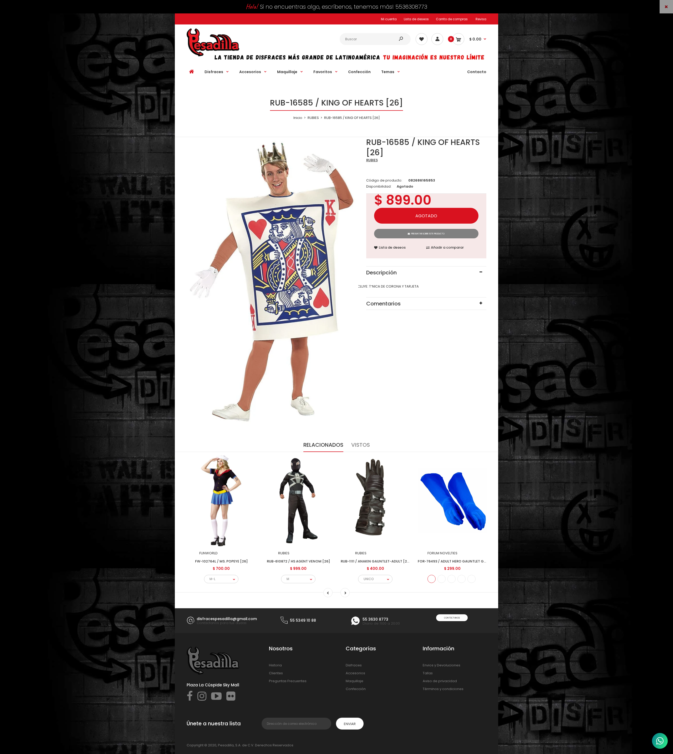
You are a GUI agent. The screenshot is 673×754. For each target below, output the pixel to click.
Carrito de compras (452, 19)
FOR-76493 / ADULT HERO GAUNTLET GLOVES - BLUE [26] (466, 561)
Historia (275, 665)
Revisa (481, 19)
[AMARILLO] (451, 579)
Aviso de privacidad (440, 680)
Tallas (428, 673)
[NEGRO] (461, 579)
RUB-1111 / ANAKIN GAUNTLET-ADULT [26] (376, 561)
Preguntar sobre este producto (428, 233)
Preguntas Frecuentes (288, 680)
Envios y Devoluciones (441, 665)
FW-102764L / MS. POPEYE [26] (221, 561)
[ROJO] (441, 579)
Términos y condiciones (443, 688)
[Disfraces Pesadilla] (213, 55)
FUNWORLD (208, 553)
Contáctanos (452, 617)
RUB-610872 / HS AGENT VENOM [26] (298, 561)
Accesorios (355, 673)
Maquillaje (354, 680)
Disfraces (354, 665)
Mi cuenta (389, 19)
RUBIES (372, 160)
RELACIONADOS (323, 445)
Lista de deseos (416, 19)
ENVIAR (350, 723)
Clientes (276, 673)
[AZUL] (431, 579)
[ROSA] (471, 579)
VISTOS (360, 445)
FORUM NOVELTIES (442, 553)
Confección (356, 688)
